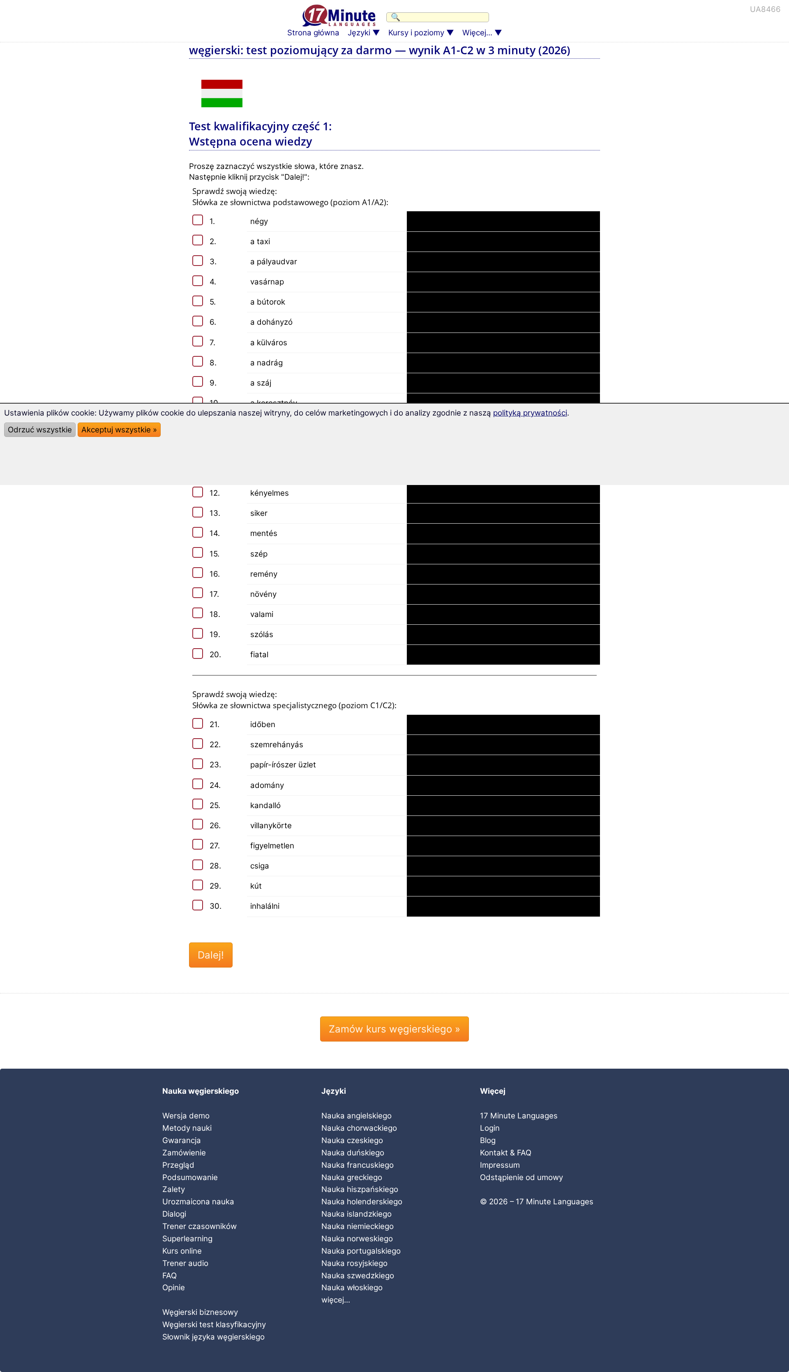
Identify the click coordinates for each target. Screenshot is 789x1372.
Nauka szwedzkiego (357, 1275)
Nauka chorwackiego (359, 1128)
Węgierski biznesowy (200, 1312)
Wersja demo (186, 1115)
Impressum (500, 1165)
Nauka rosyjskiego (354, 1263)
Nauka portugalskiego (361, 1251)
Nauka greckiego (351, 1177)
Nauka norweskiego (357, 1238)
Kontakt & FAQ (505, 1152)
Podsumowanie (190, 1177)
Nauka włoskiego (352, 1287)
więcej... (335, 1300)
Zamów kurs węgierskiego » (394, 1029)
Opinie (173, 1287)
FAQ (169, 1275)
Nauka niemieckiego (357, 1226)
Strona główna (313, 32)
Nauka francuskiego (357, 1165)
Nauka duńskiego (352, 1152)
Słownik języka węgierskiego (213, 1337)
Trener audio (185, 1263)
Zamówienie (184, 1152)
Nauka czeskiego (352, 1140)
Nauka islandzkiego (356, 1214)
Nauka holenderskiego (361, 1201)
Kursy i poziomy (416, 32)
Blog (488, 1140)
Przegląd (178, 1165)
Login (490, 1128)
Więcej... (477, 32)
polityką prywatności (530, 413)
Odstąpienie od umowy (521, 1177)
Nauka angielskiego (356, 1115)
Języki (359, 32)
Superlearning (187, 1238)
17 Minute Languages (519, 1115)
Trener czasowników (199, 1226)
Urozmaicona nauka (198, 1201)
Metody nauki (187, 1128)
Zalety (173, 1189)
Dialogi (174, 1214)
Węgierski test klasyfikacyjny (214, 1324)
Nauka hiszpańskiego (359, 1189)
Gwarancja (181, 1140)
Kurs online (182, 1251)
